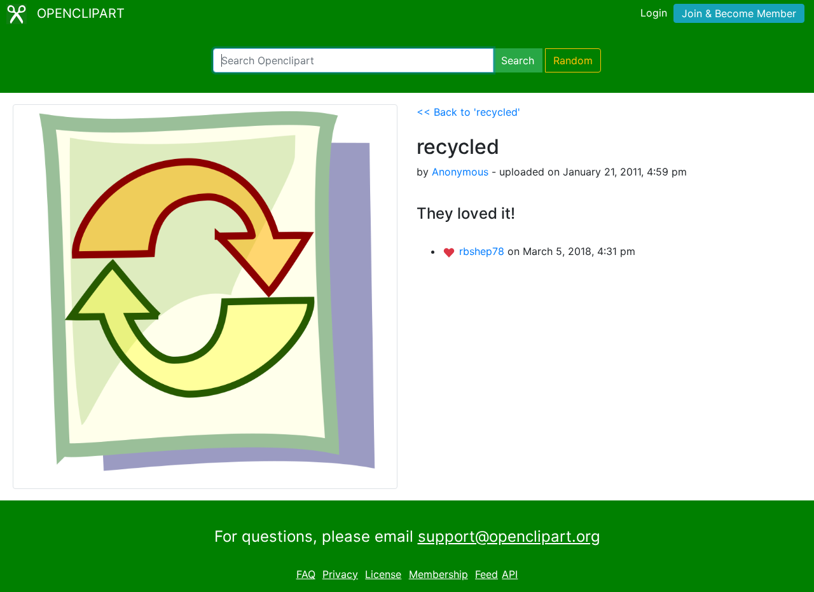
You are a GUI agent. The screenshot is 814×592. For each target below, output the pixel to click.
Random (573, 60)
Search (517, 60)
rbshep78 (483, 251)
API (510, 574)
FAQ (305, 574)
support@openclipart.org (509, 536)
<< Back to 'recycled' (468, 112)
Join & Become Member (739, 13)
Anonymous (460, 171)
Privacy (340, 574)
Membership (438, 574)
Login (653, 12)
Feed (486, 574)
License (383, 574)
